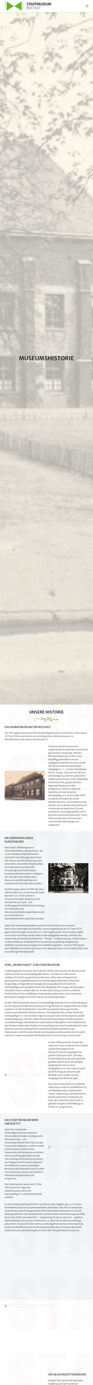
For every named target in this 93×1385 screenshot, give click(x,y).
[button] (87, 6)
